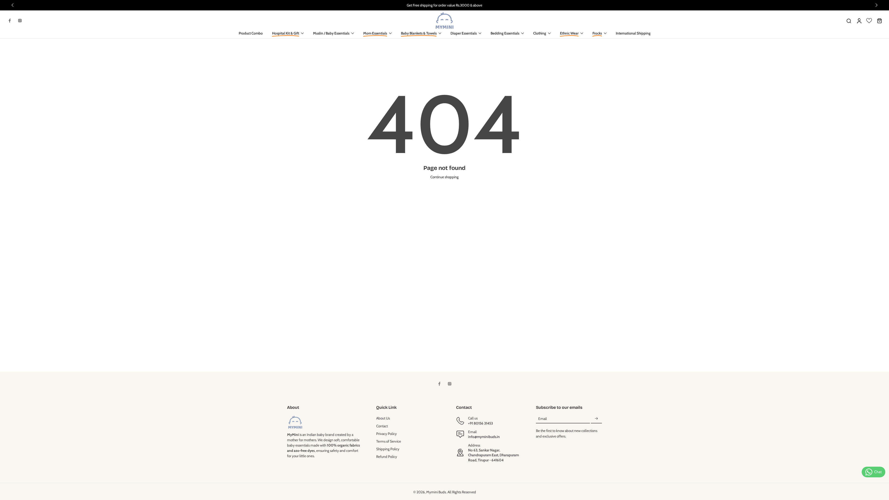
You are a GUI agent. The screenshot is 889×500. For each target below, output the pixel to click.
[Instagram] (20, 21)
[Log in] (859, 21)
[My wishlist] (869, 21)
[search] (849, 20)
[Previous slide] (12, 5)
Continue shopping (444, 177)
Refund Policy (386, 456)
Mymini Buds (436, 492)
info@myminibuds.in (484, 436)
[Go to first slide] (876, 5)
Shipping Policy (387, 449)
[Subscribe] (596, 418)
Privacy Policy (386, 433)
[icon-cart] (879, 20)
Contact (382, 426)
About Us (383, 418)
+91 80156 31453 (480, 423)
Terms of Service (388, 441)
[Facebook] (10, 21)
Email (542, 418)
